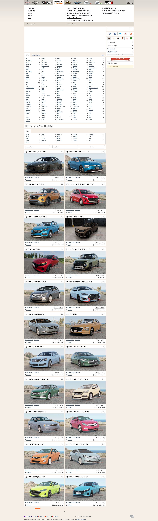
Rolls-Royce (76, 79)
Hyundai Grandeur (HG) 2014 (77, 444)
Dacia (27, 117)
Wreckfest (91, 71)
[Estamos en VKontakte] (109, 33)
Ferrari (43, 73)
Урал (90, 119)
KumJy (69, 245)
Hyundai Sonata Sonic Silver (35, 282)
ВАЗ (90, 86)
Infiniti (43, 119)
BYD (27, 86)
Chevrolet (28, 110)
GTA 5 (43, 93)
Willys (90, 69)
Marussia (59, 99)
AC (26, 58)
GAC (43, 88)
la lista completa (120, 54)
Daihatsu (28, 121)
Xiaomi (91, 73)
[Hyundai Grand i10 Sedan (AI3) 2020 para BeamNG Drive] (85, 197)
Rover (74, 80)
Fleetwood (44, 80)
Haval (43, 104)
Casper (27, 138)
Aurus (27, 77)
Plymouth (75, 64)
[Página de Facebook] (114, 33)
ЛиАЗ (90, 106)
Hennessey (44, 106)
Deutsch (48, 516)
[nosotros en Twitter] (120, 33)
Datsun (43, 58)
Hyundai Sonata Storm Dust (35, 314)
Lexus (58, 80)
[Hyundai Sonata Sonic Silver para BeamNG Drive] (44, 294)
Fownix (43, 84)
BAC (27, 80)
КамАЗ (90, 100)
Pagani (75, 60)
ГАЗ (90, 89)
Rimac (74, 75)
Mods (29, 18)
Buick (27, 99)
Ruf (74, 82)
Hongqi (43, 111)
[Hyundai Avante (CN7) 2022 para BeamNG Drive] (44, 164)
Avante (27, 136)
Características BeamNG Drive (76, 8)
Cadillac (28, 100)
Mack (58, 97)
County (27, 140)
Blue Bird (28, 91)
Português (55, 516)
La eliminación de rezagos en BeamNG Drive (80, 20)
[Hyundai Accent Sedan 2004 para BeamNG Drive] (44, 424)
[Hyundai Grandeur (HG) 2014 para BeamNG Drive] (85, 457)
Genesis (44, 100)
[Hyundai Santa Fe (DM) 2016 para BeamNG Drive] (44, 229)
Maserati (59, 100)
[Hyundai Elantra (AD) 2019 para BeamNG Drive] (44, 489)
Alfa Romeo (28, 64)
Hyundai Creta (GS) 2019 (34, 184)
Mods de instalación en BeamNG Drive (113, 11)
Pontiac (75, 68)
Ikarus (43, 117)
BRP (27, 84)
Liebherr (59, 84)
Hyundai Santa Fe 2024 (74, 217)
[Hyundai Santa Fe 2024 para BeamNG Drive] (85, 229)
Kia (58, 69)
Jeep (58, 62)
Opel (74, 58)
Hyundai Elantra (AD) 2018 (76, 347)
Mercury (59, 108)
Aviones (30, 13)
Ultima (90, 58)
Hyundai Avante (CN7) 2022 (35, 152)
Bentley (27, 89)
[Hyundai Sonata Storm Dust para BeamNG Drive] (44, 327)
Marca (27, 55)
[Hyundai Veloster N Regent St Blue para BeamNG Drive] (85, 294)
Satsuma (75, 89)
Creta (43, 134)
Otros (90, 79)
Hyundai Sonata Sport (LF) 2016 (37, 379)
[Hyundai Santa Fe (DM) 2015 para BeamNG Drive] (85, 392)
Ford (43, 82)
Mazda (59, 102)
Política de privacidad (80, 519)
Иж (90, 97)
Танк (90, 115)
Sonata (75, 136)
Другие (91, 91)
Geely (43, 99)
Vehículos (31, 8)
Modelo (27, 131)
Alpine (27, 66)
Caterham (28, 104)
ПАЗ (90, 111)
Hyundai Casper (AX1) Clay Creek (78, 249)
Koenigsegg (60, 71)
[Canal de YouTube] (125, 33)
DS (26, 115)
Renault (75, 73)
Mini (58, 110)
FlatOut (43, 79)
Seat (74, 95)
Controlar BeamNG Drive (74, 18)
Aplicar (92, 147)
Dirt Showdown (45, 66)
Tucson (75, 140)
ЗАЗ (90, 93)
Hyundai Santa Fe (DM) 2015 (77, 379)
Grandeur (59, 134)
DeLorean (44, 60)
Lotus (58, 88)
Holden (43, 108)
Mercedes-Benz (61, 106)
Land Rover (60, 79)
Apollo (27, 68)
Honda (43, 110)
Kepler (59, 68)
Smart (74, 102)
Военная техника (93, 88)
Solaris (75, 104)
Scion (74, 93)
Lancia (59, 77)
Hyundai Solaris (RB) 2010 (35, 444)
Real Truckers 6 (111, 49)
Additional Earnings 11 (112, 51)
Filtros (102, 55)
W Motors (91, 66)
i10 (90, 136)
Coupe (27, 142)
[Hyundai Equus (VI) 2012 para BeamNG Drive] (44, 359)
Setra (74, 97)
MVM (58, 95)
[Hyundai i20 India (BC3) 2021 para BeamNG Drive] (85, 489)
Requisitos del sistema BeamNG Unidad (78, 11)
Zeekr (90, 75)
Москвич (91, 110)
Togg (74, 117)
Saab (74, 86)
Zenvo (90, 77)
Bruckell (28, 95)
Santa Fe (59, 140)
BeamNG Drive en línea (109, 8)
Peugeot (75, 62)
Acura (27, 62)
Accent (27, 134)
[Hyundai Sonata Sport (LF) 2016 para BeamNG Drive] (44, 392)
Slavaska (70, 277)
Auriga (27, 75)
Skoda (74, 100)
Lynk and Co (60, 89)
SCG (74, 84)
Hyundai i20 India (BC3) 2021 (77, 477)
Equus (43, 138)
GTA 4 (43, 91)
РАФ (90, 113)
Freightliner (44, 86)
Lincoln (59, 86)
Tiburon (75, 138)
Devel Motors (45, 64)
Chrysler (28, 111)
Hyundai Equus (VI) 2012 (34, 347)
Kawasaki (59, 64)
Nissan (59, 115)
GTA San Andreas (46, 95)
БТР (90, 82)
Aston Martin (29, 71)
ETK (43, 69)
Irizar (58, 58)
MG (58, 93)
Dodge (43, 68)
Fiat (42, 75)
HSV (43, 102)
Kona (58, 136)
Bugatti (27, 97)
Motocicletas (31, 11)
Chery (27, 108)
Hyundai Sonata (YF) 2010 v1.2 (77, 412)
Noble (58, 117)
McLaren (59, 104)
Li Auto (59, 82)
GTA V (43, 97)
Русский (28, 516)
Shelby (75, 99)
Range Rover (76, 71)
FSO (43, 71)
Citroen (27, 113)
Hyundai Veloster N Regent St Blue (79, 282)
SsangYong (76, 106)
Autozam (28, 79)
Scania (75, 91)
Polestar (75, 66)
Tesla (74, 115)
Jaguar (59, 60)
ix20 (90, 140)
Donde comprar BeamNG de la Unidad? (78, 13)
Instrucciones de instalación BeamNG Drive (79, 15)
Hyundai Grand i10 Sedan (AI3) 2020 (79, 184)
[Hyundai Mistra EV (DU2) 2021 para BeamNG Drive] (85, 164)
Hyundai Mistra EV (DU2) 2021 (77, 152)
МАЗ (90, 108)
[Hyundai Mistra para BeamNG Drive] (85, 327)
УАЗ (90, 117)
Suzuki (75, 111)
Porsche (75, 69)
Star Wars (75, 108)
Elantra (43, 136)
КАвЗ (90, 99)
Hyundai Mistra (71, 314)
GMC (43, 89)
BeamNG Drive (29, 177)
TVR (74, 113)
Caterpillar (28, 106)
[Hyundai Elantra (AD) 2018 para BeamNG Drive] (85, 359)
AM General (29, 60)
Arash (27, 69)
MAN (58, 91)
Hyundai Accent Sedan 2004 (35, 412)
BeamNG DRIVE (30, 88)
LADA (58, 73)
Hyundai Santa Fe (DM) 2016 (35, 217)
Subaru (75, 110)
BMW (27, 82)
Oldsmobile (60, 119)
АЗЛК (90, 80)
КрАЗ (90, 102)
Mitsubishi (59, 111)
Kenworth (59, 66)
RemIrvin (28, 180)
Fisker (43, 77)
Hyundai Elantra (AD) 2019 (35, 477)
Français (41, 516)
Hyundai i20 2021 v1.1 (33, 249)
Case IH (28, 102)
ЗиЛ (90, 95)
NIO (58, 113)
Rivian (74, 77)
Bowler (27, 93)
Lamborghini (60, 75)
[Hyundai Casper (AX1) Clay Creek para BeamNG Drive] (85, 262)
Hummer (44, 113)
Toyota (75, 119)
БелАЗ (90, 84)
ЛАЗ (90, 104)
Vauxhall (91, 60)
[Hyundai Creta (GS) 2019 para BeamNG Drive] (44, 197)
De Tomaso (44, 62)
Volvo (90, 64)
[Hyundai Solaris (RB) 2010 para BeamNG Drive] (44, 457)
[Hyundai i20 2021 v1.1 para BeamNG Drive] (44, 262)
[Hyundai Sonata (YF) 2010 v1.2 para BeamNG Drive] (85, 424)
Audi (27, 73)
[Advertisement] (65, 39)
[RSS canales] (130, 33)
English (34, 516)
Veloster (91, 134)
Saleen (75, 88)
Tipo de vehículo (36, 55)
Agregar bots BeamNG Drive (110, 13)
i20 (90, 138)
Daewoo (28, 119)
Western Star (92, 68)
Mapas (30, 15)
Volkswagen (92, 62)
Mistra (58, 138)
